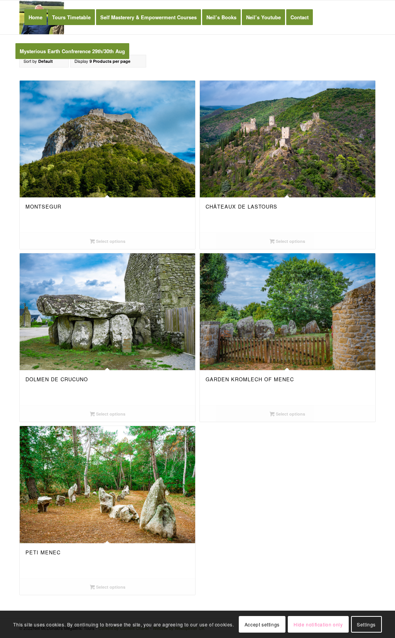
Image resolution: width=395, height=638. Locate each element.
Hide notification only (318, 624)
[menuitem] (35, 17)
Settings (366, 624)
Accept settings (262, 624)
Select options (110, 241)
